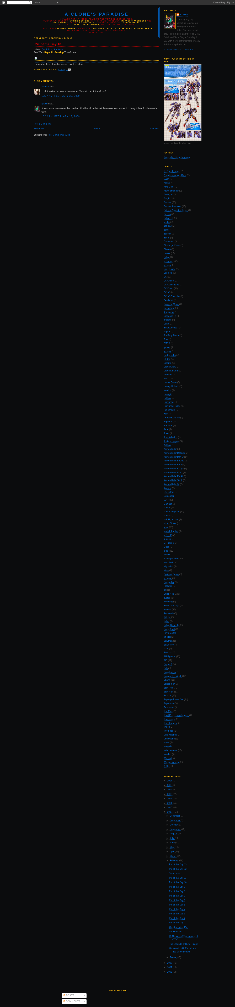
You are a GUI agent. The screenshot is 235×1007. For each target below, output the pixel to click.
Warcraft (168, 758)
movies (167, 539)
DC (165, 276)
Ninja (166, 570)
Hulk (166, 413)
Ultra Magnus (170, 734)
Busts (166, 237)
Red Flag (168, 601)
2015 (170, 785)
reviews (167, 609)
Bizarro (167, 214)
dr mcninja (169, 312)
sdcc (166, 648)
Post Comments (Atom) (59, 135)
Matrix (167, 515)
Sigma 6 (168, 664)
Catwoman (169, 241)
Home (97, 128)
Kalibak (167, 445)
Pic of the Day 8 (177, 891)
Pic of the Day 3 (177, 913)
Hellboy (167, 398)
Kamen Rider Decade (174, 453)
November (175, 820)
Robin (166, 621)
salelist (167, 637)
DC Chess (169, 280)
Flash (166, 339)
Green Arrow (170, 366)
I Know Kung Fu (172, 417)
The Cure (168, 711)
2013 (170, 794)
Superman (169, 703)
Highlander (169, 402)
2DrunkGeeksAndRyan (175, 175)
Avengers (168, 194)
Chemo (167, 249)
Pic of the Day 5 (177, 904)
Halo (166, 378)
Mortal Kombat (171, 531)
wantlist (167, 754)
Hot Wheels (169, 410)
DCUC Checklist (172, 296)
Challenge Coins (172, 245)
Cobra (166, 257)
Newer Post (39, 128)
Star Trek (168, 687)
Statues (167, 695)
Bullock (167, 233)
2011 (170, 803)
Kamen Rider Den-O (174, 457)
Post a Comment (42, 123)
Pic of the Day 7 (177, 895)
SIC (165, 660)
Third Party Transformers (176, 715)
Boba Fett (168, 218)
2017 (170, 780)
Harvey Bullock (171, 386)
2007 (170, 967)
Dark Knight (169, 269)
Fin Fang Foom (171, 335)
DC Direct (168, 288)
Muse (166, 547)
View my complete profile (179, 49)
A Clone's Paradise (97, 14)
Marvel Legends (171, 511)
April (172, 851)
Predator (168, 586)
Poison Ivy (169, 582)
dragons (168, 319)
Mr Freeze (169, 543)
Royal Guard (170, 633)
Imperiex (168, 421)
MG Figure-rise (171, 519)
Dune (166, 323)
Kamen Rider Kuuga (174, 468)
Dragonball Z (170, 316)
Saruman (168, 641)
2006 (170, 972)
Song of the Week (172, 676)
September (175, 829)
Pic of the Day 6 (177, 900)
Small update (175, 931)
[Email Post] (68, 69)
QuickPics (169, 594)
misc (166, 527)
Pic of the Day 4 (177, 909)
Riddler (167, 617)
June (172, 842)
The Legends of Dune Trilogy (183, 944)
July (172, 838)
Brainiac (168, 226)
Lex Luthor (169, 492)
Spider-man (169, 684)
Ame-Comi (169, 186)
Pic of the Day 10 (177, 882)
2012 (170, 798)
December (175, 815)
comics (167, 265)
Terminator (169, 707)
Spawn (167, 680)
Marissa (45, 86)
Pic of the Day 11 (177, 878)
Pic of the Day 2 (177, 918)
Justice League (171, 441)
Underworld (169, 738)
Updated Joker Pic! (178, 927)
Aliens (167, 183)
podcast (168, 578)
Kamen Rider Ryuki (173, 476)
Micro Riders (170, 523)
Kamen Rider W (171, 484)
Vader (166, 742)
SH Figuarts (169, 656)
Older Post (154, 128)
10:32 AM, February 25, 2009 (60, 116)
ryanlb (184, 14)
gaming (167, 351)
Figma (167, 331)
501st (166, 179)
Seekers (168, 652)
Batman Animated (172, 206)
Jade (166, 429)
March (173, 856)
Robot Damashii (171, 625)
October (174, 824)
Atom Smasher (171, 190)
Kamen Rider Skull (173, 480)
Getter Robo (170, 355)
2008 (170, 963)
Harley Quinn (170, 382)
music (167, 551)
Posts (70, 995)
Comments (73, 1001)
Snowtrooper (170, 672)
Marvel (167, 507)
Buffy (166, 229)
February (174, 860)
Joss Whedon (170, 437)
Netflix (167, 554)
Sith (166, 668)
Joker (166, 433)
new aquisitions (171, 558)
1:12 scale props (172, 171)
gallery (167, 347)
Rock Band (169, 629)
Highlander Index (172, 406)
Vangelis (168, 746)
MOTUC (168, 535)
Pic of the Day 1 (177, 922)
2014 (170, 789)
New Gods (169, 562)
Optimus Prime (171, 574)
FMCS (167, 343)
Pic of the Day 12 (177, 869)
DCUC (167, 292)
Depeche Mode (171, 304)
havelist (167, 390)
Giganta (167, 363)
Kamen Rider (170, 449)
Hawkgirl (168, 394)
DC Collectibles (171, 284)
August (174, 833)
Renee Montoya (171, 605)
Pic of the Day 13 (177, 864)
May (172, 847)
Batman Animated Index (176, 210)
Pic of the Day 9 (177, 887)
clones (167, 253)
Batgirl (167, 198)
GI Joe (167, 359)
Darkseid (168, 272)
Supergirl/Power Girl (173, 699)
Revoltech (169, 613)
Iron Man (168, 425)
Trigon (167, 727)
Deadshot (168, 300)
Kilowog (167, 488)
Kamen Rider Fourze (174, 460)
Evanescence (170, 327)
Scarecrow (169, 644)
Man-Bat (168, 504)
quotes (167, 597)
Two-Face (168, 730)
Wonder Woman (171, 762)
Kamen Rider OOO (173, 472)
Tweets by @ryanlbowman (177, 157)
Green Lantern (171, 370)
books (167, 222)
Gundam (168, 374)
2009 (170, 812)
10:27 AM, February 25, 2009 (60, 96)
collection (168, 261)
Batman (167, 202)
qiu (165, 590)
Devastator (169, 308)
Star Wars (169, 691)
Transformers (170, 723)
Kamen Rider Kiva (173, 464)
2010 (170, 807)
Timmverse (169, 719)
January (174, 957)
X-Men (167, 766)
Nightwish (168, 566)
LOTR (166, 500)
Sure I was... (175, 873)
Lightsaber (169, 496)
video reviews (170, 750)
